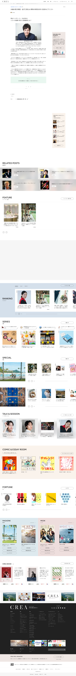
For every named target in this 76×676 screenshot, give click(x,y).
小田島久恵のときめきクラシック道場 (17, 6)
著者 (20, 651)
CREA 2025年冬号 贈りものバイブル (31, 630)
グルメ (11, 617)
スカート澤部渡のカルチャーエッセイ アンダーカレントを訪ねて (52, 624)
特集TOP (30, 613)
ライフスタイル (12, 620)
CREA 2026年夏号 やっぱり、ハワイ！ (31, 615)
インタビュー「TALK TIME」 (51, 620)
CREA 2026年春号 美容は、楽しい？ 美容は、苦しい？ (33, 618)
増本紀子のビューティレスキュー (23, 632)
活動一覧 (30, 651)
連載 (48, 1)
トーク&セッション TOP (67, 414)
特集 (50, 1)
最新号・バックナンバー (13, 650)
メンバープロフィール (32, 650)
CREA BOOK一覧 (67, 563)
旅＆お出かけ (12, 616)
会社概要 (23, 669)
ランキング (11, 625)
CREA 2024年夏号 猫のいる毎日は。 (31, 635)
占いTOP (67, 488)
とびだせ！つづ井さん (51, 617)
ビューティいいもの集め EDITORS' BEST (23, 628)
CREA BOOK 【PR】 (12, 651)
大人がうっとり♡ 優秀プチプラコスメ (23, 630)
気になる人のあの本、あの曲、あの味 (42, 615)
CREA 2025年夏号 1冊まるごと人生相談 (31, 626)
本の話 (45, 674)
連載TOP (21, 613)
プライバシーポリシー (57, 669)
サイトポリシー (52, 669)
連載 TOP (67, 322)
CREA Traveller (31, 674)
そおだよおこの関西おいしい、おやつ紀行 (23, 623)
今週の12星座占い (60, 617)
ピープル (21, 650)
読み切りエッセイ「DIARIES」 (52, 616)
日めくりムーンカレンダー (61, 620)
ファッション (12, 623)
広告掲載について (41, 669)
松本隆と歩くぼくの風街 (42, 618)
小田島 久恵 (13, 12)
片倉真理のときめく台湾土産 (23, 616)
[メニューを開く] (72, 1)
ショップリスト (9, 553)
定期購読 (46, 669)
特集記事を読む (9, 550)
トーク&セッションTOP (42, 613)
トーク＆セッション (55, 1)
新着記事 (45, 1)
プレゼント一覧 (55, 55)
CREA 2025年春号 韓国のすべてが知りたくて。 (32, 628)
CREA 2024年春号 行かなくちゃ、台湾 (31, 637)
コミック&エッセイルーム (63, 1)
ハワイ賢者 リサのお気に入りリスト (23, 618)
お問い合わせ (28, 669)
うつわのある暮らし (22, 626)
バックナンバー (32, 522)
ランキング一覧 (67, 285)
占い (68, 1)
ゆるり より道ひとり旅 (51, 626)
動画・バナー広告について (34, 669)
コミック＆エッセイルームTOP (67, 453)
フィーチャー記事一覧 (67, 198)
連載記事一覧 (58, 145)
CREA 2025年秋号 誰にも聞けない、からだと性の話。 (33, 623)
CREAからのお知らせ (13, 632)
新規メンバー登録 (58, 47)
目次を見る (9, 547)
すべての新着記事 (12, 613)
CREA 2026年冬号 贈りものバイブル (31, 620)
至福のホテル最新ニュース (23, 621)
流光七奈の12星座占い (60, 616)
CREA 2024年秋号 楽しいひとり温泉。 (31, 632)
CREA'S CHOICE (12, 629)
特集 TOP (67, 358)
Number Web (36, 674)
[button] (3, 232)
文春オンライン (41, 674)
